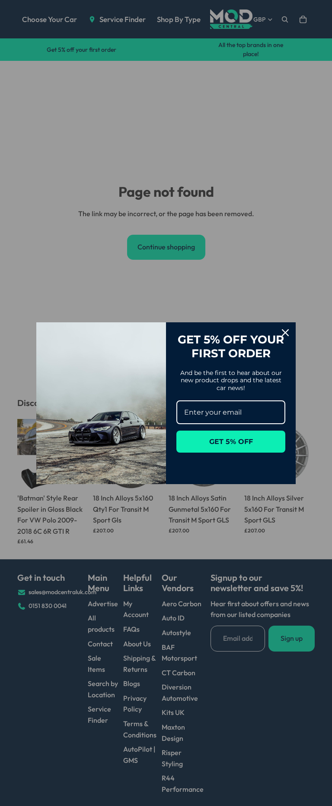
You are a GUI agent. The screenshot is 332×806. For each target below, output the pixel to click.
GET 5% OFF (231, 442)
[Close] (285, 332)
